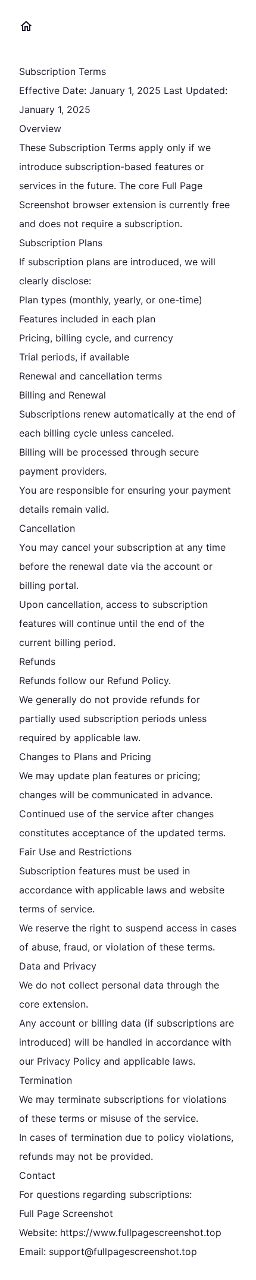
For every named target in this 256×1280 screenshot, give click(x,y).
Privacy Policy (69, 1061)
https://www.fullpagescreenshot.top (140, 1232)
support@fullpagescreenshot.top (123, 1251)
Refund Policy (137, 680)
